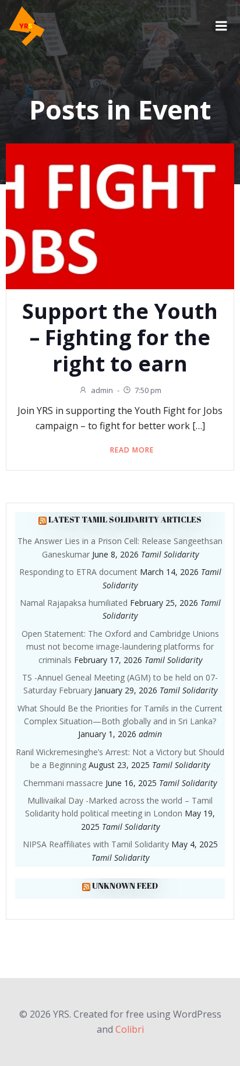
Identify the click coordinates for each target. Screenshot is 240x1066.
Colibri (129, 1029)
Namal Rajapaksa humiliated (74, 602)
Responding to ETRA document (78, 571)
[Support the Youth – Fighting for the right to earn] (120, 215)
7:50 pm (148, 390)
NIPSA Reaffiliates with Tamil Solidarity (96, 844)
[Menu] (221, 26)
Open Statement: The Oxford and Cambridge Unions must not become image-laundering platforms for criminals (120, 646)
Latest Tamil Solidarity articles (125, 519)
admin (102, 390)
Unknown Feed (125, 885)
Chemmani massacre (63, 782)
